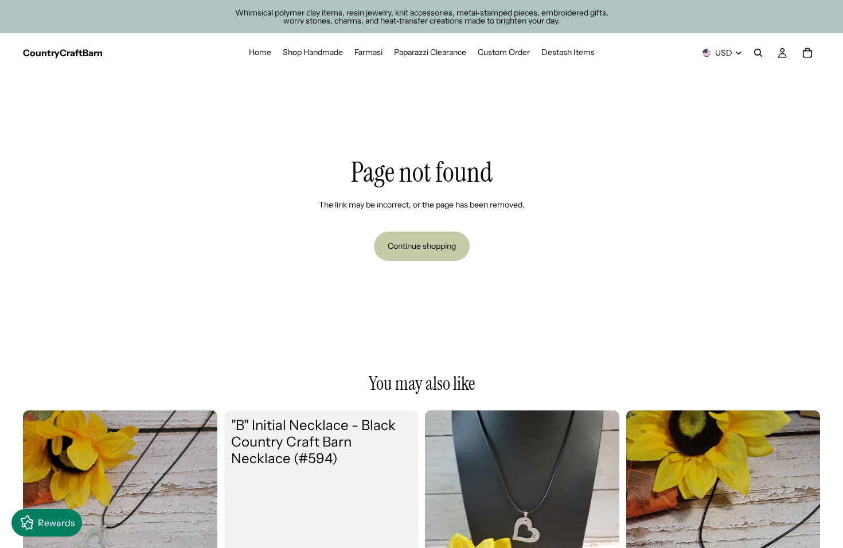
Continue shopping (422, 246)
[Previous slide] (40, 507)
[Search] (758, 52)
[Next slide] (200, 507)
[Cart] (807, 52)
